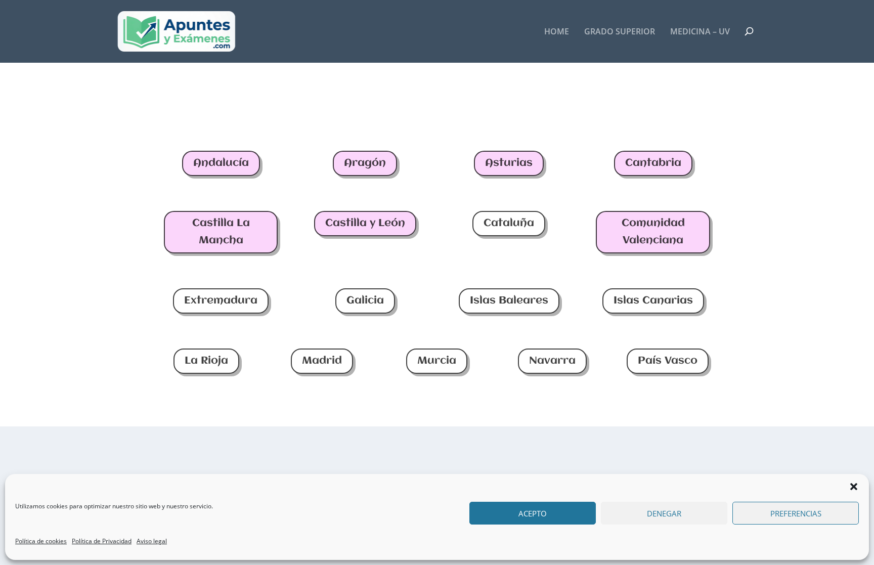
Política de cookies (41, 541)
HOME (556, 32)
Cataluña (509, 223)
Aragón (365, 163)
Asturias (509, 163)
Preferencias (795, 513)
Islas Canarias (653, 300)
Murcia (436, 361)
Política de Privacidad (102, 541)
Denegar (664, 513)
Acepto (532, 513)
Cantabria (653, 163)
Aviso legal (152, 541)
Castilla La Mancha (221, 232)
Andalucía (221, 163)
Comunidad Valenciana (653, 232)
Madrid (322, 361)
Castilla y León (365, 223)
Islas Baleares (509, 300)
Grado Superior (619, 32)
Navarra (552, 361)
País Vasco (667, 361)
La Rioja (206, 361)
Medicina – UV (700, 32)
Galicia (365, 300)
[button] (854, 487)
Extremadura (220, 300)
